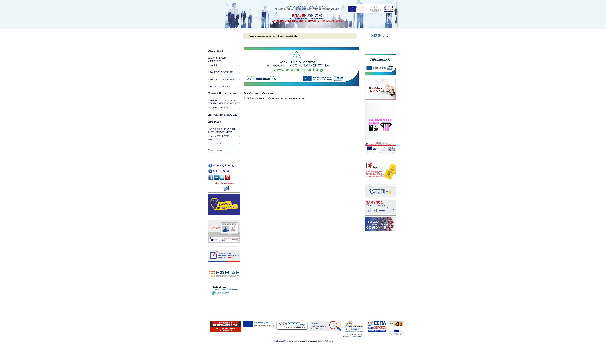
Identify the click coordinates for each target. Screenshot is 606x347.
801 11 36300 (221, 170)
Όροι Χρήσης (278, 341)
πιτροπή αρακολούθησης (223, 93)
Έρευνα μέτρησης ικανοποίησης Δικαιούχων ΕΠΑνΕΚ (273, 36)
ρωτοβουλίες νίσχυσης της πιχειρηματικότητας (222, 102)
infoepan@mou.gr (223, 165)
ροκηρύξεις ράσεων (220, 71)
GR (382, 36)
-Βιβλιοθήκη (215, 143)
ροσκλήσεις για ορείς (221, 79)
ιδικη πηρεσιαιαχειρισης (217, 59)
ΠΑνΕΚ (212, 64)
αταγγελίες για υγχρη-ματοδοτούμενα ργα (221, 130)
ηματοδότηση (216, 150)
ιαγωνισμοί (215, 121)
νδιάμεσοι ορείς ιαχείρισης (218, 137)
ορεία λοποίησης (219, 86)
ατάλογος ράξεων (219, 107)
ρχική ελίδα (216, 50)
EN (387, 36)
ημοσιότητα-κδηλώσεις (222, 114)
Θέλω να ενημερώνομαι (224, 183)
